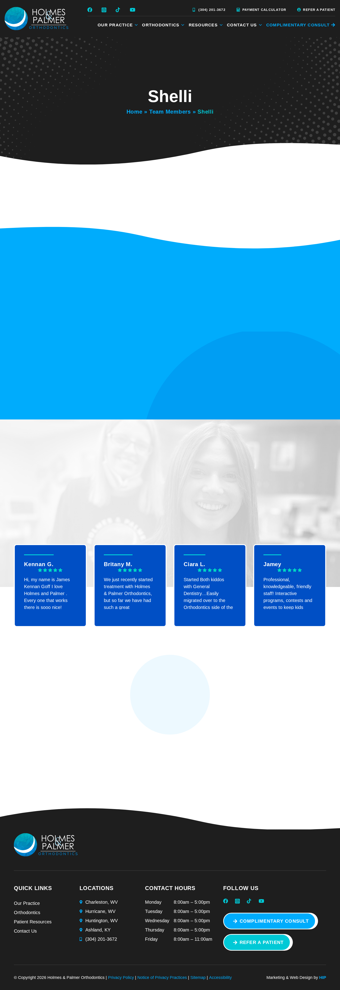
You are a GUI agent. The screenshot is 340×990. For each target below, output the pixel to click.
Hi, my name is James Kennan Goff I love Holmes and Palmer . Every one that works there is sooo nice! (47, 593)
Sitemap (198, 977)
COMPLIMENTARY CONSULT (298, 25)
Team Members (170, 112)
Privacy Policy (121, 977)
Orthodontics (160, 25)
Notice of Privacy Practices (162, 977)
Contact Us (242, 25)
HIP (322, 977)
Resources (203, 25)
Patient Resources (33, 921)
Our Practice (115, 25)
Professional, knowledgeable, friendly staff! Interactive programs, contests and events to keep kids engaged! (287, 593)
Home (134, 112)
